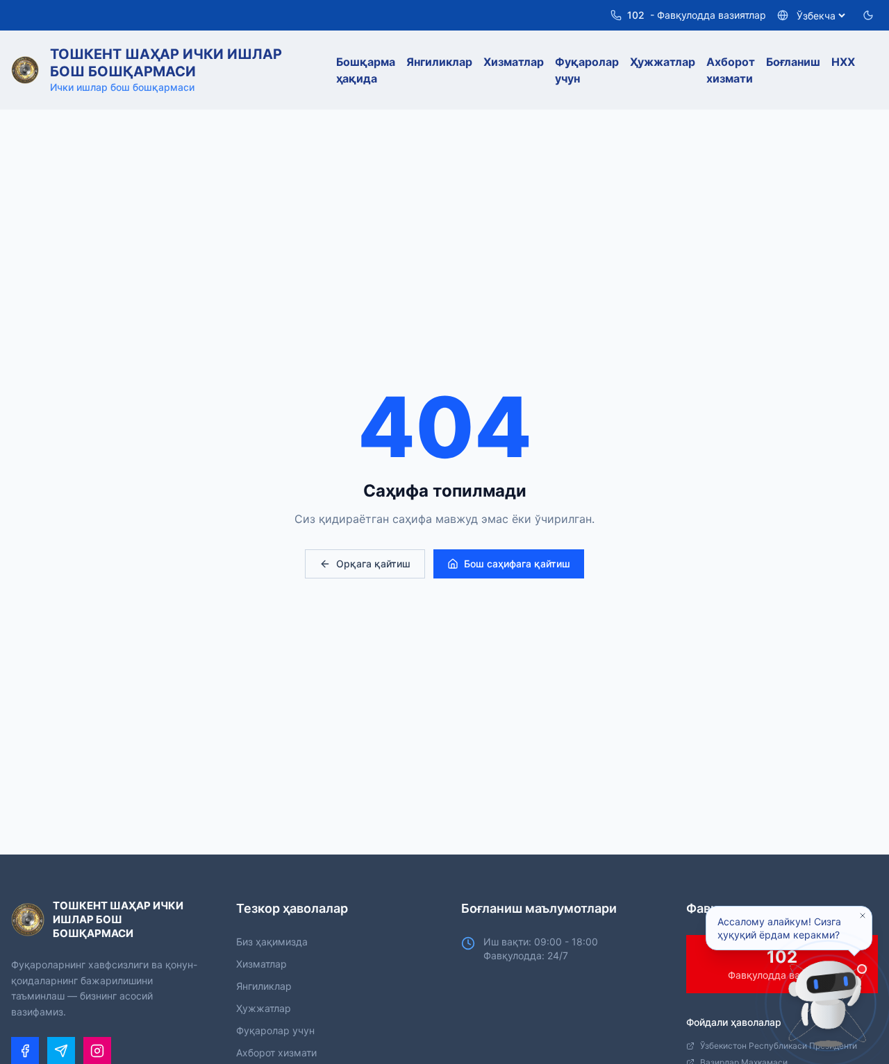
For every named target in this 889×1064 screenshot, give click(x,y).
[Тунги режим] (868, 15)
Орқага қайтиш (373, 563)
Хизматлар (261, 964)
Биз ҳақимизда (272, 941)
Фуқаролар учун (275, 1030)
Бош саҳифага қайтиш (517, 563)
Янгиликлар (264, 986)
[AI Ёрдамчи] (827, 1003)
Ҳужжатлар (263, 1008)
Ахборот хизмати (276, 1052)
